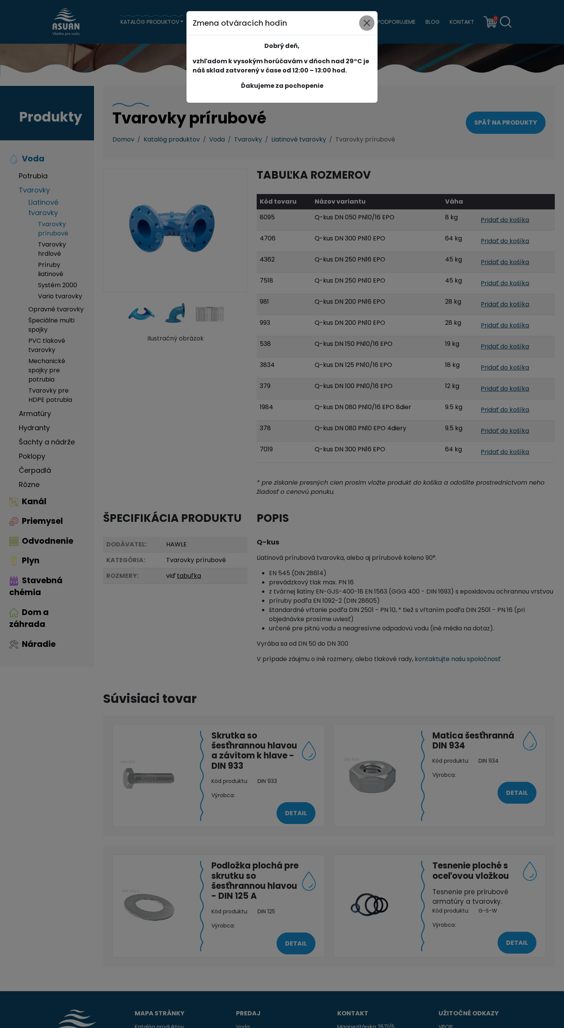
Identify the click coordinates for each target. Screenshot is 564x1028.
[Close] (366, 23)
